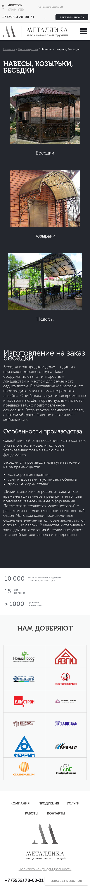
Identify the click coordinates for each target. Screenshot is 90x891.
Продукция (48, 803)
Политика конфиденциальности (45, 869)
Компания (20, 803)
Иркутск (15, 5)
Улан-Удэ (16, 9)
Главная (9, 49)
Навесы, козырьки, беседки (60, 49)
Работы (31, 813)
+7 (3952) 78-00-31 (18, 17)
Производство (28, 49)
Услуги (73, 803)
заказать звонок (72, 17)
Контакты (56, 813)
